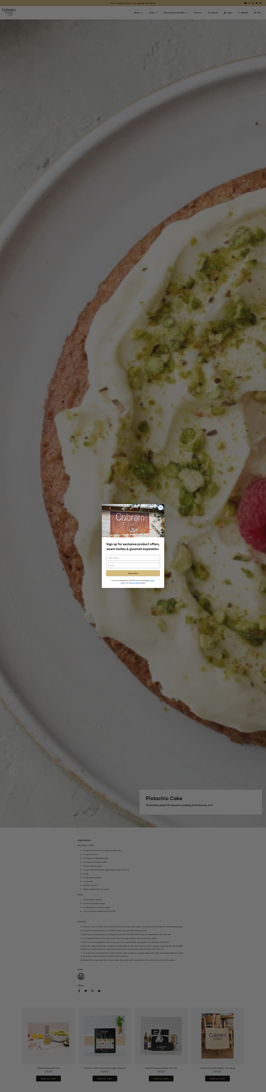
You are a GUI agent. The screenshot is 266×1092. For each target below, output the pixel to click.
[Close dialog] (160, 507)
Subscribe (133, 573)
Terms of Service (135, 583)
